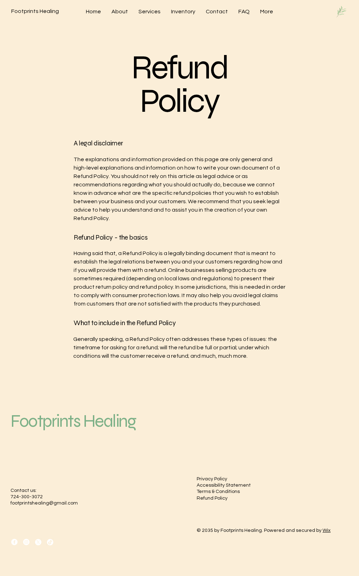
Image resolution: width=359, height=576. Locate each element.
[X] (38, 542)
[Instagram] (26, 542)
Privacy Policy (212, 478)
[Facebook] (14, 542)
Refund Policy (212, 498)
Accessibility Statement (224, 485)
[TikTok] (50, 542)
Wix (327, 530)
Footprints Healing (73, 421)
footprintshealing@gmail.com (44, 503)
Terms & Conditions (218, 491)
